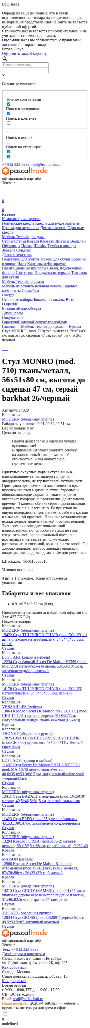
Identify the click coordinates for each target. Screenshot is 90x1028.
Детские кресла (53, 228)
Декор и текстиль (17, 255)
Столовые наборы (17, 299)
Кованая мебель (48, 286)
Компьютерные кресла (21, 219)
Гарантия (10, 322)
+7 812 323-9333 (16, 164)
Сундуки (24, 250)
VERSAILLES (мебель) (22, 706)
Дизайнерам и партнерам (23, 954)
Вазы (70, 299)
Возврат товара (46, 322)
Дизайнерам (12, 313)
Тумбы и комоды (62, 246)
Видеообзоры (29, 308)
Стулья (20, 241)
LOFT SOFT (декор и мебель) (27, 760)
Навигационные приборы (24, 268)
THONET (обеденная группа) (27, 733)
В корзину (38, 53)
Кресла (33, 241)
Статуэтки (25, 272)
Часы (22, 263)
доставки (10, 44)
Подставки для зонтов (21, 259)
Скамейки (30, 290)
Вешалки (78, 241)
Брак (63, 322)
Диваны (62, 241)
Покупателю (13, 317)
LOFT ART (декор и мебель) (26, 657)
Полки (26, 246)
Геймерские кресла (18, 223)
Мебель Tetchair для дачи (23, 281)
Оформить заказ (15, 53)
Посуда (8, 295)
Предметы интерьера (52, 272)
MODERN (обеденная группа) (28, 419)
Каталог (9, 214)
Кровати (47, 241)
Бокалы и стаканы (49, 299)
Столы (7, 241)
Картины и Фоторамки (46, 263)
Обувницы (11, 246)
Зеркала (8, 250)
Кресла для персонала (20, 228)
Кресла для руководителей (57, 223)
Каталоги (10, 308)
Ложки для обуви (55, 259)
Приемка (25, 322)
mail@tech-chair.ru (45, 164)
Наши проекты (15, 1003)
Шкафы (40, 246)
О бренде (10, 304)
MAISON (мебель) (17, 859)
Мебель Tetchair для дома (23, 237)
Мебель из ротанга (18, 286)
